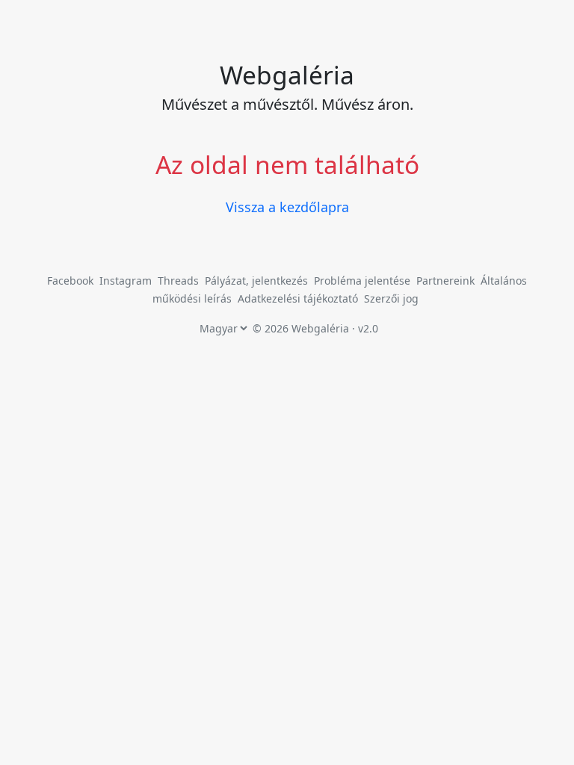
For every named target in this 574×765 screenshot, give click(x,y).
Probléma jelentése (363, 280)
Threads (178, 280)
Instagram (125, 280)
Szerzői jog (391, 298)
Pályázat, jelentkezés (258, 280)
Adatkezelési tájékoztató (298, 298)
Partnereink (447, 280)
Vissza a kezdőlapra (287, 207)
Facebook (70, 280)
